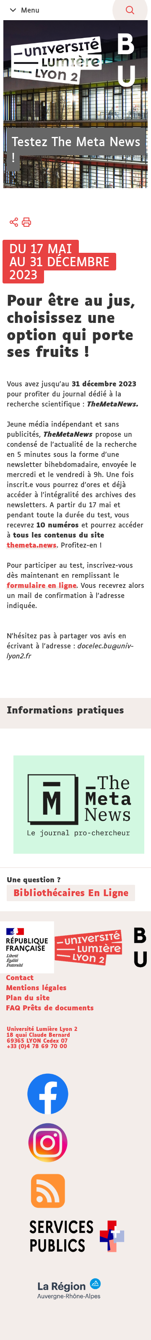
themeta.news (32, 545)
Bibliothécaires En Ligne (70, 892)
